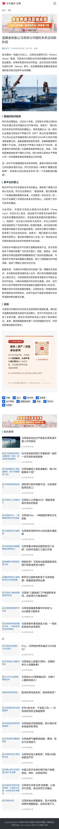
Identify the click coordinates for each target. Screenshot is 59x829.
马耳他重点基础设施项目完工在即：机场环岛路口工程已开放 (38, 548)
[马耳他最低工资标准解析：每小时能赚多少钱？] (11, 473)
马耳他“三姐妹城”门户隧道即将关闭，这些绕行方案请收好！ (39, 594)
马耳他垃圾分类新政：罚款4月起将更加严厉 (39, 756)
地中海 (30, 398)
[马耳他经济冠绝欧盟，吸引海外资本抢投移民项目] (11, 727)
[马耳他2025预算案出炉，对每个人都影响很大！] (11, 681)
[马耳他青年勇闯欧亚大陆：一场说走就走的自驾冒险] (11, 627)
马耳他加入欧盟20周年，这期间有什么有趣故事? (38, 663)
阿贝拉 (50, 401)
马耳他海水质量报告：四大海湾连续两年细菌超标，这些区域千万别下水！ (39, 802)
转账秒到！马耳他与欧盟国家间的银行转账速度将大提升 (39, 563)
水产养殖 (10, 401)
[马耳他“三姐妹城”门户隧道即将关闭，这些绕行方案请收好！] (11, 597)
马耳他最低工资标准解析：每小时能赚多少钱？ (39, 471)
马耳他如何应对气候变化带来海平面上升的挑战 (39, 440)
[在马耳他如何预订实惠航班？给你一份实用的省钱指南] (11, 457)
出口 (18, 398)
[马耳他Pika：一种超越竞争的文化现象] (11, 519)
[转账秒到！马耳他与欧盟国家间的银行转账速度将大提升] (11, 566)
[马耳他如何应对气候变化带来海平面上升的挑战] (11, 442)
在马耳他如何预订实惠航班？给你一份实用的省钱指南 (39, 455)
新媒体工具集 (43, 825)
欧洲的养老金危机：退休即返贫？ (39, 692)
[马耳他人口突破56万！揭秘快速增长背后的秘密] (11, 504)
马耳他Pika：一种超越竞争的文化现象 (39, 517)
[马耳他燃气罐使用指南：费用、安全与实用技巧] (11, 743)
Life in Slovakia (25, 825)
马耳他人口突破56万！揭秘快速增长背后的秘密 (38, 501)
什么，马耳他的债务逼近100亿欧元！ (39, 648)
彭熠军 (42, 398)
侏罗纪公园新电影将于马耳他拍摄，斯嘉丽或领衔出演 (38, 579)
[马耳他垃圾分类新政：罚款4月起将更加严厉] (11, 758)
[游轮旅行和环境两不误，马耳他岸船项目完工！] (11, 488)
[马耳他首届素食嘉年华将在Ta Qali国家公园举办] (11, 612)
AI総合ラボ (34, 825)
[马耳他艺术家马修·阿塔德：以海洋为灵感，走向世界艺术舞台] (11, 789)
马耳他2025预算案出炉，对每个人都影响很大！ (38, 678)
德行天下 (5, 48)
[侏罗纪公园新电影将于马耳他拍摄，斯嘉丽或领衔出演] (11, 581)
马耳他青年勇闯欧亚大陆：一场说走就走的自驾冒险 (39, 625)
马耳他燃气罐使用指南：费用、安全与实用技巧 (39, 740)
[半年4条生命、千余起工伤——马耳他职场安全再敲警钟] (11, 712)
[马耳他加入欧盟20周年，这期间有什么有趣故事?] (11, 665)
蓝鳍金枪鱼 (25, 401)
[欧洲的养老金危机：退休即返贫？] (11, 696)
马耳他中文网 (23, 822)
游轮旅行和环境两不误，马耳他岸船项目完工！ (39, 486)
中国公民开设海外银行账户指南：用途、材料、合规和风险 (39, 771)
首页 (3, 10)
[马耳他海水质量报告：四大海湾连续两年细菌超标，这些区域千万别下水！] (11, 804)
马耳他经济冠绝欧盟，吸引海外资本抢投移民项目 (39, 725)
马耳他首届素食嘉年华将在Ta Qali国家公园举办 (37, 610)
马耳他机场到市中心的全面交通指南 (39, 532)
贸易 (39, 401)
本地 (35, 48)
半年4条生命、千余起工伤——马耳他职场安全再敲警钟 (39, 709)
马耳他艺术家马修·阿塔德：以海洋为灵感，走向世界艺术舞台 (38, 787)
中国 (8, 398)
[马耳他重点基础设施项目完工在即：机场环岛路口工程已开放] (11, 550)
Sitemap (15, 825)
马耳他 (9, 405)
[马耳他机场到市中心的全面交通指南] (11, 535)
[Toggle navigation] (55, 3)
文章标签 (50, 822)
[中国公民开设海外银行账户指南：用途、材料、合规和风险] (11, 774)
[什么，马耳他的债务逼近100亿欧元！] (11, 650)
